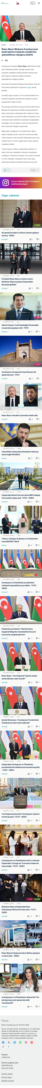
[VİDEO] (21, 213)
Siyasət (5, 239)
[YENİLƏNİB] (21, 476)
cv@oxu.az (6, 1057)
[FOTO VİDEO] (21, 793)
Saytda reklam (7, 1074)
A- (2, 60)
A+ (6, 60)
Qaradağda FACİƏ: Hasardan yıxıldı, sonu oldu (17, 7)
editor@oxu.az (7, 1065)
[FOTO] (21, 306)
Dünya (4, 458)
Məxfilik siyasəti (8, 1081)
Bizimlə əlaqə (7, 1077)
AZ (32, 3)
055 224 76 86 (7, 1068)
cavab (29, 87)
